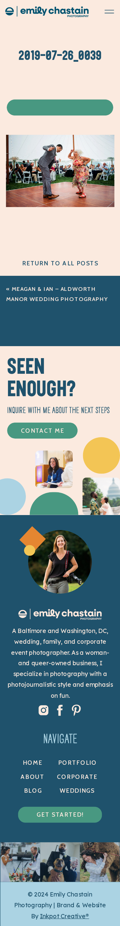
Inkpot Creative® (64, 915)
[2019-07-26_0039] (60, 204)
